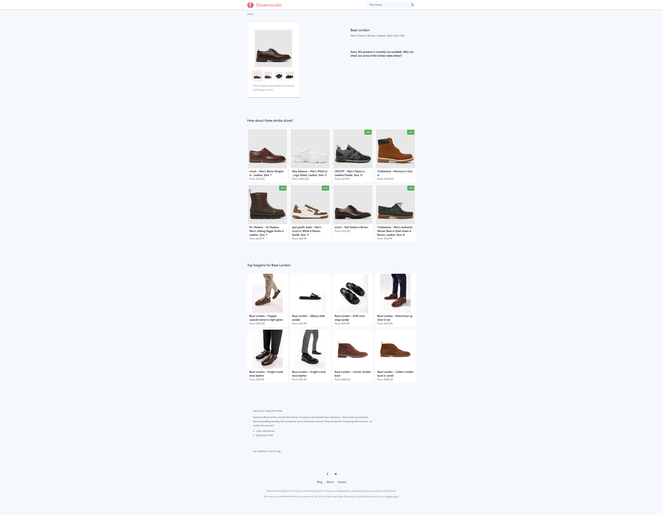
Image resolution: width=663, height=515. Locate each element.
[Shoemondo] (307, 5)
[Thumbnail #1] (257, 76)
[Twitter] (336, 474)
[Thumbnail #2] (268, 76)
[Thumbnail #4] (289, 76)
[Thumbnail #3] (279, 76)
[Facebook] (327, 474)
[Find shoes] (413, 5)
